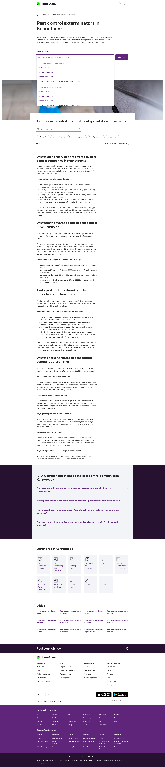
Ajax (115, 721)
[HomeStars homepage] (48, 3)
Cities (109, 678)
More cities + (103, 725)
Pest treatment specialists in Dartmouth (47, 612)
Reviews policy (65, 674)
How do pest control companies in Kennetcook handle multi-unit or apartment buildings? (78, 511)
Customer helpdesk (44, 681)
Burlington (86, 721)
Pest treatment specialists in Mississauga (70, 630)
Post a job (107, 4)
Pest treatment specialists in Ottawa (94, 612)
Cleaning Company (43, 741)
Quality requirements (67, 670)
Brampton (71, 718)
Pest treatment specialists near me (116, 630)
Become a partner (90, 678)
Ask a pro (40, 685)
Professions (111, 667)
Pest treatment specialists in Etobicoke (70, 621)
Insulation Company (89, 747)
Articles (110, 685)
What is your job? (43, 52)
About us (87, 667)
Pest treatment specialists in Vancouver (117, 612)
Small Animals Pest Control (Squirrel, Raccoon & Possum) (60, 81)
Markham (117, 718)
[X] (47, 694)
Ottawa (70, 714)
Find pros (121, 57)
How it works (41, 670)
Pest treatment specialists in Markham (70, 612)
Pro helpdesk (65, 678)
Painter (101, 738)
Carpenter (71, 734)
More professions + (120, 747)
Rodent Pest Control (46, 77)
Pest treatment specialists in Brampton (117, 621)
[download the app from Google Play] (120, 694)
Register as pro (65, 667)
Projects (110, 674)
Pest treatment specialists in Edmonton (94, 621)
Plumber (39, 734)
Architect (86, 734)
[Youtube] (42, 694)
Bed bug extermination (48, 275)
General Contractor (89, 738)
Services (110, 670)
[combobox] (75, 80)
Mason (39, 738)
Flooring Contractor (74, 747)
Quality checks (42, 678)
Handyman (117, 734)
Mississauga (102, 714)
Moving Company (57, 738)
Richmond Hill (72, 721)
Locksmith (102, 734)
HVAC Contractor (119, 738)
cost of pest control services (50, 244)
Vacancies (87, 674)
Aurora (85, 725)
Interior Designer (73, 738)
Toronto (39, 714)
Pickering (39, 725)
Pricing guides (112, 681)
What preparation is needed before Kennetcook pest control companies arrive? (79, 500)
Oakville (101, 721)
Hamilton (55, 718)
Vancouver (40, 718)
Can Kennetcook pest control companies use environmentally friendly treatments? (74, 490)
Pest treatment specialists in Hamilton (47, 621)
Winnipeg (117, 714)
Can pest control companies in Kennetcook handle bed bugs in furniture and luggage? (77, 524)
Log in (115, 4)
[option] (75, 67)
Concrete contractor (58, 747)
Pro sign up (124, 4)
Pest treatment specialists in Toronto (47, 630)
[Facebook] (38, 694)
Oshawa (101, 718)
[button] (119, 143)
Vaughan (55, 721)
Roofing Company (88, 741)
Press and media (90, 670)
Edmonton (86, 714)
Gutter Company (42, 747)
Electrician (55, 734)
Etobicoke (40, 721)
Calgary (54, 714)
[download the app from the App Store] (104, 694)
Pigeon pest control (46, 72)
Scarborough (87, 718)
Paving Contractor (73, 741)
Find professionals (43, 674)
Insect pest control (46, 67)
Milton (54, 725)
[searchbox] (75, 57)
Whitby (70, 725)
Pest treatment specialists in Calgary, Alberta (94, 630)
